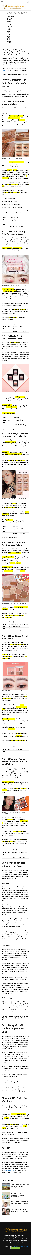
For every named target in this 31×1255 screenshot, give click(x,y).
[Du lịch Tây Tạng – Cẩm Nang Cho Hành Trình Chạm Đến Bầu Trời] (6, 1186)
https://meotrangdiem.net (21, 1246)
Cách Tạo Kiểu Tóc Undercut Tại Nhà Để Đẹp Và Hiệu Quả (19, 1210)
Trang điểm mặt (11, 12)
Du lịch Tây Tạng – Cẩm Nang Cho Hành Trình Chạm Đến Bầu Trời (20, 1186)
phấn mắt (4, 70)
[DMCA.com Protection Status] (15, 1248)
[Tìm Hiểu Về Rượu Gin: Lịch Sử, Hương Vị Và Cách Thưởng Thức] (6, 1195)
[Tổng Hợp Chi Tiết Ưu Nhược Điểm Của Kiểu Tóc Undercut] (6, 1203)
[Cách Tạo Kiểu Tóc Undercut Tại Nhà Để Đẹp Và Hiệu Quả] (6, 1211)
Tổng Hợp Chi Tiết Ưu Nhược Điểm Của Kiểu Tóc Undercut (19, 1202)
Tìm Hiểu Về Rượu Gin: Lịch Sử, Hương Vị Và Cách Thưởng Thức (19, 1195)
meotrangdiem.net (9, 1170)
